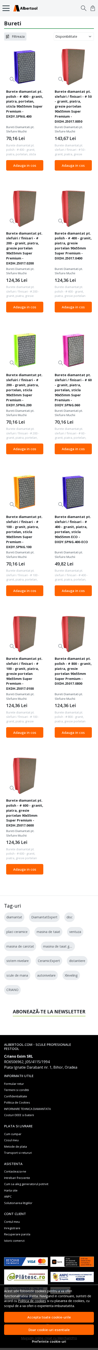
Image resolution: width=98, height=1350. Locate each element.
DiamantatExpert (44, 917)
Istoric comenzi (14, 1241)
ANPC (8, 1196)
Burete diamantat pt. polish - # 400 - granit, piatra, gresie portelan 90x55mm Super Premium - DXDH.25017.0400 (73, 245)
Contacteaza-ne (15, 1171)
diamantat (14, 917)
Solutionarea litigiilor (18, 1203)
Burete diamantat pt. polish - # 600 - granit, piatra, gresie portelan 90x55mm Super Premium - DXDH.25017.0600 (24, 812)
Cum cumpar (12, 1134)
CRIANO (12, 990)
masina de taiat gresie (60, 946)
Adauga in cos (24, 165)
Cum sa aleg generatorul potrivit (26, 1184)
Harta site (11, 1190)
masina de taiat (48, 932)
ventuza (75, 932)
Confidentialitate (15, 1096)
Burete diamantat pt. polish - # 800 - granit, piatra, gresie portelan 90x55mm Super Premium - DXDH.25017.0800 (73, 671)
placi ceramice (17, 932)
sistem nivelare (17, 961)
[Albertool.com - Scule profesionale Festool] (26, 8)
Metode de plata (15, 1146)
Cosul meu (11, 1140)
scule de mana (17, 975)
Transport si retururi (18, 1153)
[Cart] (92, 8)
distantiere (77, 961)
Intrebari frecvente (17, 1178)
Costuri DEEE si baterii (19, 1115)
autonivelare (46, 975)
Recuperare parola (17, 1234)
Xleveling (71, 975)
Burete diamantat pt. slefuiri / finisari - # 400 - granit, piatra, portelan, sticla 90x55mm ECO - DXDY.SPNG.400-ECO (73, 529)
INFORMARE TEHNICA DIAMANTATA (27, 1109)
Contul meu (12, 1222)
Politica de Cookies (17, 1102)
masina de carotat (20, 946)
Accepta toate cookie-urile (49, 1317)
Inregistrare (12, 1228)
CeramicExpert (49, 961)
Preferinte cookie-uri (49, 1341)
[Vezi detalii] (12, 79)
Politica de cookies (32, 1301)
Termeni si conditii (16, 1090)
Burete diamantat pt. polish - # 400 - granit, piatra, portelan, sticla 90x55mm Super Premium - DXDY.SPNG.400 (24, 104)
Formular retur (14, 1084)
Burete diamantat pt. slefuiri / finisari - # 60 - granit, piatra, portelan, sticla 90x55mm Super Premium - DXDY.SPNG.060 (73, 390)
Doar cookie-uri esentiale (49, 1329)
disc (69, 917)
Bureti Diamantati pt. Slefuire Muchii (20, 129)
